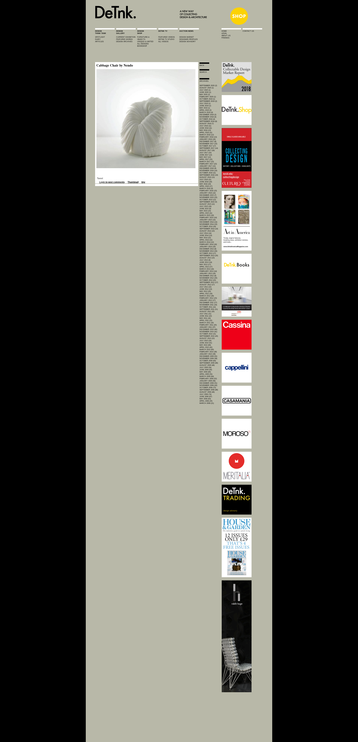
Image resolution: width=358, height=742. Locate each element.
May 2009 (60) (205, 372)
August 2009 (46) (207, 365)
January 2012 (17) (208, 300)
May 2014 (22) (205, 238)
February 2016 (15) (208, 191)
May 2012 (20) (205, 291)
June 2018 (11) (206, 128)
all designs (143, 44)
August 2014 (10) (207, 231)
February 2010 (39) (208, 352)
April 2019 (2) (205, 110)
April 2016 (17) (206, 186)
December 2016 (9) (208, 168)
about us (226, 36)
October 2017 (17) (208, 146)
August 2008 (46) (207, 392)
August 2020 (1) (207, 88)
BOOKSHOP (142, 46)
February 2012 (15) (208, 298)
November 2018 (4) (208, 117)
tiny (143, 182)
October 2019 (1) (207, 99)
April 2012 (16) (206, 294)
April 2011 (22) (206, 320)
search (203, 72)
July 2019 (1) (205, 103)
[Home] (152, 24)
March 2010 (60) (207, 349)
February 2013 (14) (208, 271)
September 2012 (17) (209, 282)
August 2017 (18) (207, 150)
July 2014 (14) (205, 233)
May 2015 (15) (205, 211)
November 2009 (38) (208, 358)
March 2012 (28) (207, 296)
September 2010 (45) (209, 336)
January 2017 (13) (208, 166)
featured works (124, 39)
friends (225, 38)
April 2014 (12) (206, 240)
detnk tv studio (166, 39)
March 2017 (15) (207, 162)
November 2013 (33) (208, 251)
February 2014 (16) (208, 244)
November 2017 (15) (208, 144)
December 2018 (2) (208, 115)
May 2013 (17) (205, 264)
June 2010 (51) (206, 343)
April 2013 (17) (206, 267)
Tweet (100, 178)
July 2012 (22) (205, 287)
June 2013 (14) (206, 262)
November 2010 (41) (208, 332)
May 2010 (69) (205, 345)
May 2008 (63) (205, 399)
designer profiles (188, 39)
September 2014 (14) (209, 229)
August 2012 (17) (207, 285)
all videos (163, 42)
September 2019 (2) (208, 101)
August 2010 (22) (207, 338)
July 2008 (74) (205, 394)
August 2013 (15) (207, 258)
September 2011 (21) (209, 309)
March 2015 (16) (207, 215)
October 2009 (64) (208, 361)
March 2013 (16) (207, 269)
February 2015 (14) (208, 217)
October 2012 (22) (208, 280)
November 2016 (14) (208, 171)
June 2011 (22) (206, 316)
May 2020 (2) (205, 94)
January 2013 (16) (208, 273)
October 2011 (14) (208, 307)
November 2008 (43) (208, 385)
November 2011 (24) (208, 305)
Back (202, 65)
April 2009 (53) (206, 374)
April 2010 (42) (206, 347)
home (224, 31)
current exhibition (126, 37)
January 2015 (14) (208, 220)
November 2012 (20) (208, 278)
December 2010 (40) (208, 329)
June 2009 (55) (206, 370)
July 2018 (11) (205, 126)
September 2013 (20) (209, 256)
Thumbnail (133, 182)
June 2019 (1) (205, 106)
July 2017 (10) (205, 153)
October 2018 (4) (207, 119)
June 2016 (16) (206, 182)
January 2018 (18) (208, 139)
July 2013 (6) (205, 260)
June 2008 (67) (206, 396)
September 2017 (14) (209, 148)
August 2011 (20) (207, 311)
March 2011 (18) (207, 323)
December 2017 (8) (208, 141)
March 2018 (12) (207, 135)
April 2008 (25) (206, 401)
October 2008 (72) (208, 388)
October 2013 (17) (208, 253)
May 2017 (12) (205, 157)
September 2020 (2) (208, 86)
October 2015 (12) (208, 200)
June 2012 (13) (206, 289)
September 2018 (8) (208, 121)
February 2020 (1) (208, 97)
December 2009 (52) (208, 356)
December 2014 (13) (208, 222)
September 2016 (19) (209, 175)
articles (99, 42)
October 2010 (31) (208, 334)
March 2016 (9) (206, 188)
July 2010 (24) (205, 341)
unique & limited (145, 42)
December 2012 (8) (208, 276)
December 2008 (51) (208, 383)
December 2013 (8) (208, 249)
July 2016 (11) (205, 179)
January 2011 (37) (207, 327)
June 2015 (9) (205, 209)
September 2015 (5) (208, 202)
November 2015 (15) (208, 197)
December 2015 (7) (208, 195)
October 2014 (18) (208, 226)
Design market (186, 37)
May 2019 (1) (205, 108)
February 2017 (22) (208, 164)
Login (102, 182)
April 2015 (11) (206, 213)
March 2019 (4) (206, 112)
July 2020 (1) (205, 90)
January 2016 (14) (208, 193)
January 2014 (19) (208, 247)
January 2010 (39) (208, 354)
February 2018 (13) (208, 137)
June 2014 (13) (206, 235)
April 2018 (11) (206, 132)
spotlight (100, 37)
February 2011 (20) (208, 325)
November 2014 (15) (208, 224)
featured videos (166, 37)
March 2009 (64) (207, 376)
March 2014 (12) (207, 242)
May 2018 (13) (205, 130)
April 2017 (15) (206, 159)
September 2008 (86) (209, 390)
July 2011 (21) (205, 314)
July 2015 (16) (205, 206)
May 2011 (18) (205, 318)
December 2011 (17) (208, 303)
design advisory (187, 42)
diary (98, 39)
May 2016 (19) (205, 184)
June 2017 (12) (206, 155)
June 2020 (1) (205, 92)
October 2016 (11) (208, 173)
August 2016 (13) (207, 177)
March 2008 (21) (207, 403)
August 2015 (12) (207, 204)
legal (224, 33)
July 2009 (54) (205, 367)
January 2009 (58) (208, 381)
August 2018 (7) (207, 124)
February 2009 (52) (208, 379)
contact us (248, 31)
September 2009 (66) (209, 363)
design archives (124, 42)
